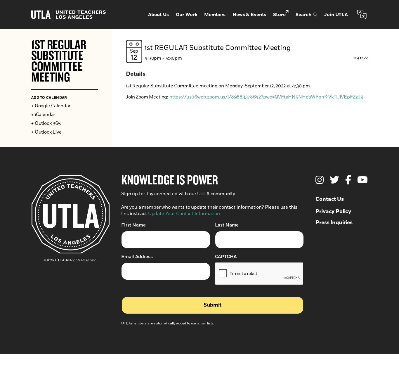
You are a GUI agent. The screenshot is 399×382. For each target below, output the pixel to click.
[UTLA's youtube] (362, 179)
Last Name (227, 225)
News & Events (249, 14)
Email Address (137, 256)
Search (303, 14)
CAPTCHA (226, 256)
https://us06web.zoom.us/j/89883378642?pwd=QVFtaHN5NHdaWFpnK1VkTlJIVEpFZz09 (266, 97)
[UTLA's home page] (68, 15)
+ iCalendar (43, 114)
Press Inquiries (334, 222)
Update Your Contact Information (184, 213)
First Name (133, 225)
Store (279, 14)
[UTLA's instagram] (319, 179)
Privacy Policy (333, 211)
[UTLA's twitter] (334, 179)
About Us (158, 14)
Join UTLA (336, 14)
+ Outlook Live (46, 132)
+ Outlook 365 (46, 123)
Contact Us (329, 199)
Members (214, 14)
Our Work (186, 14)
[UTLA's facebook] (348, 179)
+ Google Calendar (50, 106)
